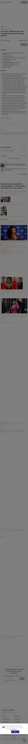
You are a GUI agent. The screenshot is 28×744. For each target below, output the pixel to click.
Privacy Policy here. (13, 729)
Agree (15, 731)
